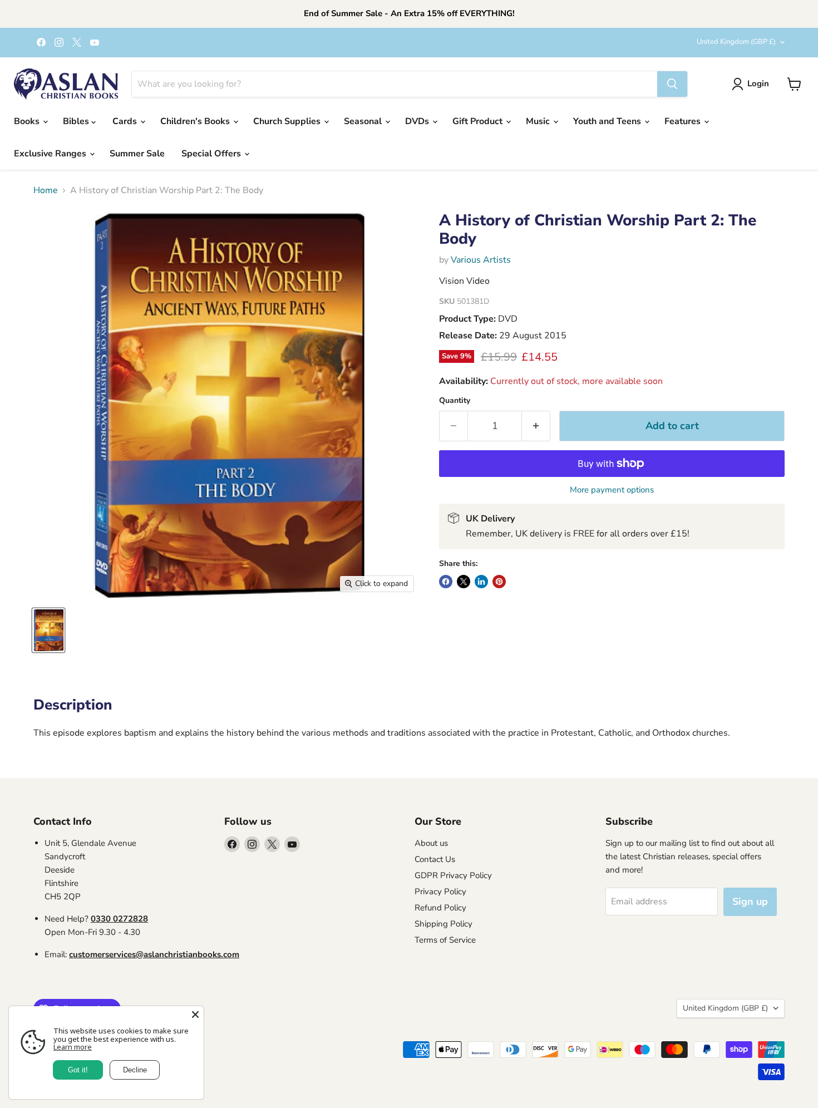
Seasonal (364, 121)
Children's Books (196, 121)
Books (28, 121)
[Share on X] (463, 581)
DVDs (418, 121)
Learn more (72, 1047)
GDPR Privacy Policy (453, 875)
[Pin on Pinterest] (499, 581)
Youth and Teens (608, 121)
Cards (125, 121)
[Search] (672, 84)
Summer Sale (137, 153)
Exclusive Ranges (51, 153)
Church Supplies (288, 121)
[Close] (195, 1014)
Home (45, 190)
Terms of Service (445, 940)
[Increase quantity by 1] (536, 426)
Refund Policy (440, 907)
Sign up (750, 901)
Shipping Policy (443, 923)
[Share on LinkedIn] (481, 581)
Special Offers (212, 153)
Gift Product (478, 121)
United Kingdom (736, 42)
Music (539, 121)
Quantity (454, 400)
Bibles (77, 121)
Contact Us (435, 859)
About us (431, 843)
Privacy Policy (440, 891)
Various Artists (481, 260)
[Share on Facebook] (445, 581)
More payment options (612, 490)
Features (683, 121)
